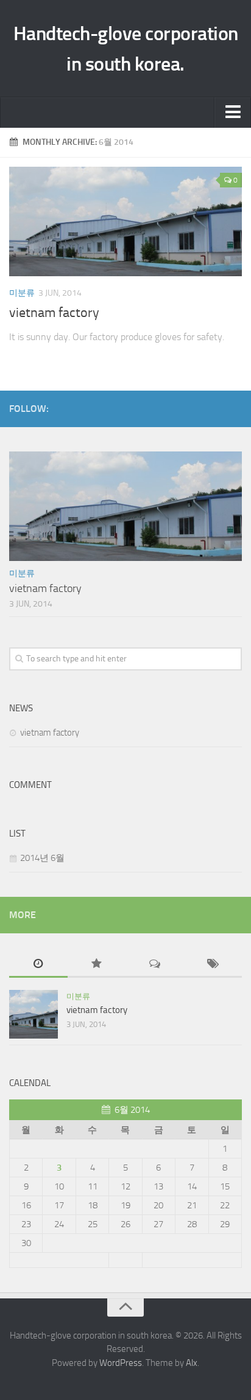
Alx (191, 1362)
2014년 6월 (42, 857)
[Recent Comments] (154, 965)
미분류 (22, 293)
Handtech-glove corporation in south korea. (125, 48)
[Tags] (213, 965)
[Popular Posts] (97, 965)
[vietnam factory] (125, 221)
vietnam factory (54, 313)
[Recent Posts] (38, 965)
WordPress (120, 1362)
